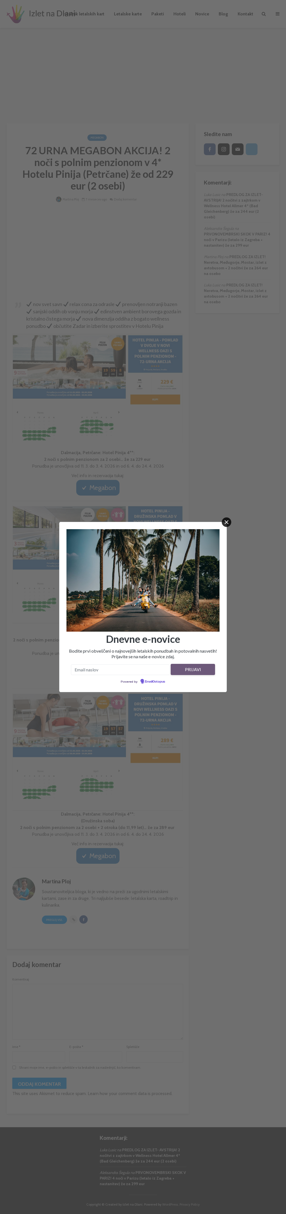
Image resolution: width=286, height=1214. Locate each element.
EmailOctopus (155, 681)
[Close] (226, 522)
